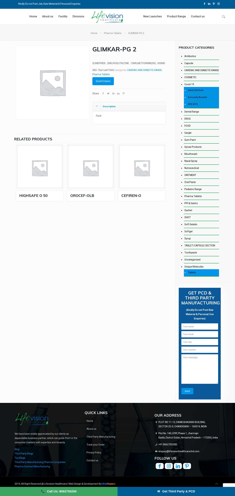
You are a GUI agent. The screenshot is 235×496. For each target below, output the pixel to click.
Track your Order (96, 444)
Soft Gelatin (190, 224)
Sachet (188, 210)
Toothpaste (190, 252)
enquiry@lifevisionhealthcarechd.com (178, 451)
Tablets (192, 272)
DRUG (187, 118)
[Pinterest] (214, 3)
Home (94, 33)
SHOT (187, 217)
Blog (17, 449)
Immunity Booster (197, 97)
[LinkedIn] (209, 3)
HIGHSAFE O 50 (33, 195)
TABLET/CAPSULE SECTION (199, 245)
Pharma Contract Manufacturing (32, 466)
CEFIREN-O (131, 195)
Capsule (188, 63)
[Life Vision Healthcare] (107, 17)
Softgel (188, 231)
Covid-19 (189, 84)
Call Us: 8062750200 (59, 491)
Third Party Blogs (24, 453)
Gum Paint (190, 139)
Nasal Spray (190, 161)
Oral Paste (190, 182)
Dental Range (191, 111)
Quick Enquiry (103, 81)
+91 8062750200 (167, 444)
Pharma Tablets (112, 33)
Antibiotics (190, 56)
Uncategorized (192, 259)
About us (91, 428)
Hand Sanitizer (196, 90)
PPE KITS (193, 104)
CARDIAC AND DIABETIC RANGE (144, 70)
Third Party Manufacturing (101, 436)
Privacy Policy (94, 452)
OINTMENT (190, 175)
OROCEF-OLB (82, 195)
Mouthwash (190, 154)
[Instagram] (218, 3)
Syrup (187, 238)
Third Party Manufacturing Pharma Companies (40, 462)
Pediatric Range (193, 189)
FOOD (187, 125)
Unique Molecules (194, 266)
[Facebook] (204, 3)
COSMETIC (190, 77)
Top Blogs (20, 457)
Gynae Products (193, 147)
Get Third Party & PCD (176, 491)
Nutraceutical (191, 168)
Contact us (92, 460)
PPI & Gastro (191, 203)
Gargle (187, 132)
